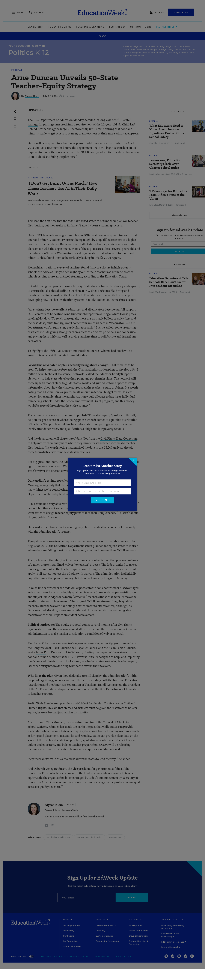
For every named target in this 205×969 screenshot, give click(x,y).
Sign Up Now (102, 500)
